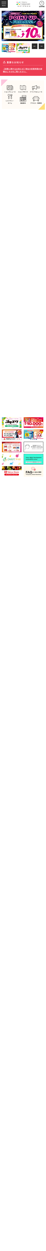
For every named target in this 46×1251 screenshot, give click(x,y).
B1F (11, 385)
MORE (23, 238)
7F (24, 403)
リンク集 (24, 576)
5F (38, 394)
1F (25, 385)
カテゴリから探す (23, 375)
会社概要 (7, 581)
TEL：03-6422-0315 (23, 556)
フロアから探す (10, 375)
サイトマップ (26, 587)
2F (38, 385)
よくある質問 (9, 576)
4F (24, 394)
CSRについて (9, 587)
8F (38, 403)
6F (11, 403)
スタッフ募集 (26, 581)
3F (11, 394)
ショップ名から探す (35, 375)
